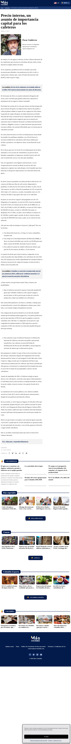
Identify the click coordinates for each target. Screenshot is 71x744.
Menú (65, 3)
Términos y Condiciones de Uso (58, 740)
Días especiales (37, 595)
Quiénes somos (9, 723)
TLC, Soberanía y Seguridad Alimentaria (17, 514)
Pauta (17, 723)
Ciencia (36, 634)
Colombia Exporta (36, 674)
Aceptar (46, 736)
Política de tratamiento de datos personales (37, 740)
